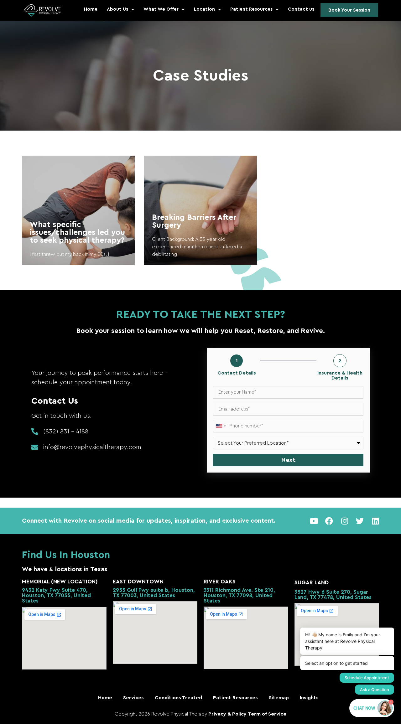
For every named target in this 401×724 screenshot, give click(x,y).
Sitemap (279, 697)
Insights (309, 697)
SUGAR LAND (311, 582)
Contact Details (236, 372)
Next (288, 460)
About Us (117, 9)
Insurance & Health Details (339, 375)
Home (90, 9)
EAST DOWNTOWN (138, 581)
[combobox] (220, 426)
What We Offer (161, 9)
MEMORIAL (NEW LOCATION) (60, 581)
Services (133, 697)
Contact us (301, 9)
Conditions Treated (178, 697)
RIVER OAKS (220, 581)
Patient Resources (251, 9)
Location (204, 9)
